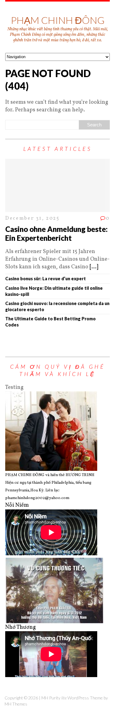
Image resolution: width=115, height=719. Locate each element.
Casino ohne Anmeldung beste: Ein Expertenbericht (56, 233)
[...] (94, 267)
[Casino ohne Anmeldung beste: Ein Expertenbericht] (57, 208)
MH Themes (16, 703)
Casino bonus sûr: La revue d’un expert (45, 278)
